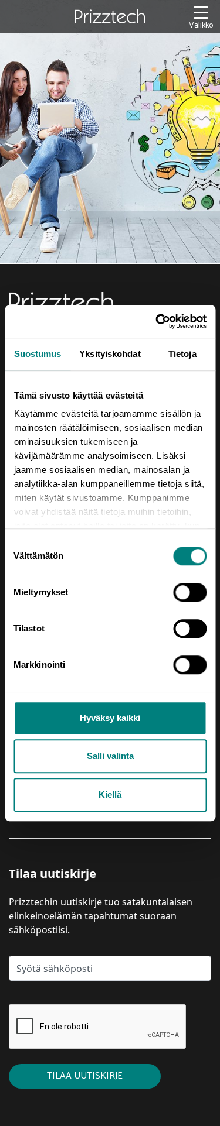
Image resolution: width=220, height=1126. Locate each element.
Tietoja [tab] (182, 354)
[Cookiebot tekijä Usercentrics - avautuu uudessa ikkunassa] (157, 321)
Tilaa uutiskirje (85, 1076)
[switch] (190, 592)
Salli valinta (110, 756)
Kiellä (110, 794)
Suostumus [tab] (38, 354)
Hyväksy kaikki (110, 718)
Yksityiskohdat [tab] (109, 354)
